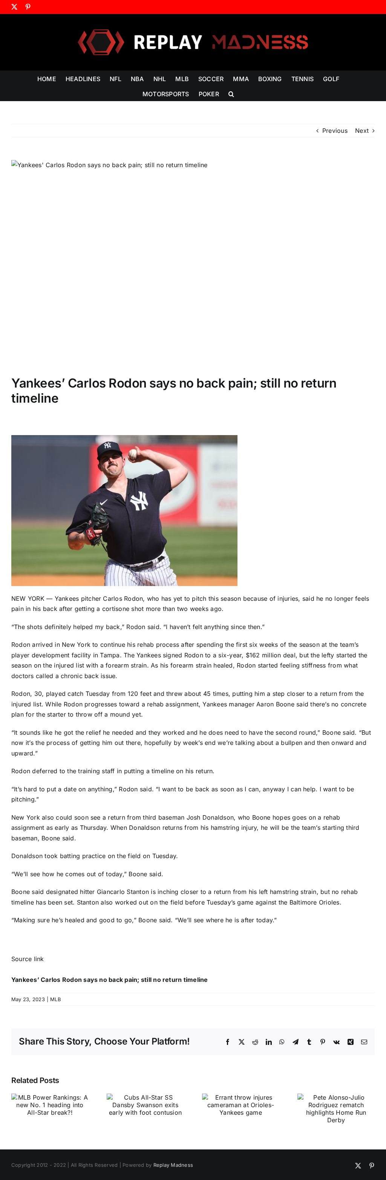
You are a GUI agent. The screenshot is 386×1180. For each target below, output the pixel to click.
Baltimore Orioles (315, 902)
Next (362, 130)
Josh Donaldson (210, 817)
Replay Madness (173, 1165)
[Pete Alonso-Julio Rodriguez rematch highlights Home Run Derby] (336, 1097)
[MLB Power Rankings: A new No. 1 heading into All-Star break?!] (50, 1097)
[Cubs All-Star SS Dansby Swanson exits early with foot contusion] (145, 1097)
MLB (55, 999)
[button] (231, 93)
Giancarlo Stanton (123, 891)
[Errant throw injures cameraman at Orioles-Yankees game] (240, 1097)
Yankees (67, 598)
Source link (27, 959)
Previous (335, 130)
